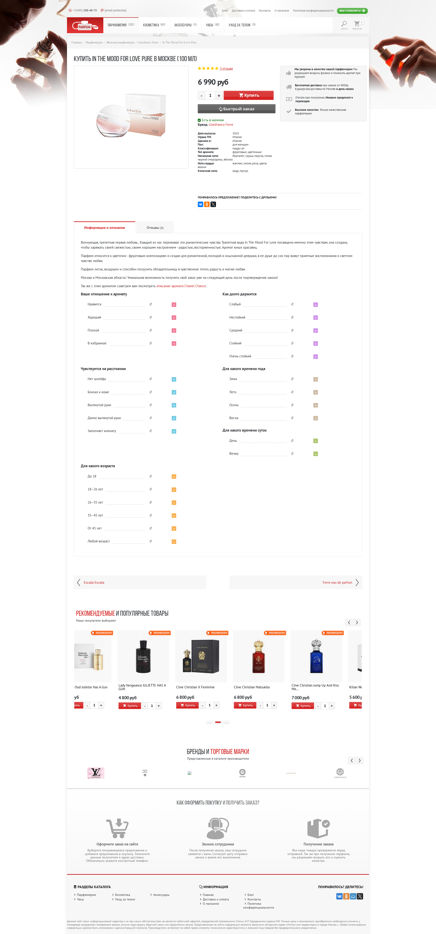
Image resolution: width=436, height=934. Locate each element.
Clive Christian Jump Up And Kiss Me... (217, 687)
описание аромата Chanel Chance (181, 286)
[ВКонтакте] (200, 204)
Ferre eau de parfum (337, 582)
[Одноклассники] (207, 204)
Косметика (154, 25)
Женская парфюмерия (120, 42)
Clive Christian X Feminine (97, 687)
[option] (103, 673)
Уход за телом (242, 25)
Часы (212, 25)
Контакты (265, 10)
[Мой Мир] (353, 896)
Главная (77, 42)
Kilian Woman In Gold (266, 687)
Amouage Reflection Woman (329, 687)
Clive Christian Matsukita (154, 687)
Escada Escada (94, 582)
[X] (213, 204)
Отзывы (155, 227)
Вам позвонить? (350, 10)
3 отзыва (226, 68)
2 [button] (218, 722)
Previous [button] (349, 622)
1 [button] (210, 722)
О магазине (282, 10)
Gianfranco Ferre (148, 42)
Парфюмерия (121, 25)
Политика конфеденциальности (313, 10)
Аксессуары (185, 25)
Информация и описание (104, 227)
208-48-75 (85, 10)
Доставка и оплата (243, 10)
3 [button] (226, 722)
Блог (225, 10)
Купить (251, 95)
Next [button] (357, 622)
